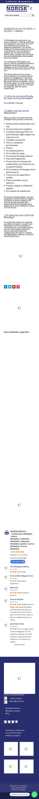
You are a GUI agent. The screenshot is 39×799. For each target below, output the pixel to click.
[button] (34, 794)
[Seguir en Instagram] (18, 286)
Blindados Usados (12, 711)
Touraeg (10, 380)
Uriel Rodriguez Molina (19, 566)
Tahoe (25, 478)
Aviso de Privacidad (13, 733)
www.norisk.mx (19, 796)
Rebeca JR (14, 587)
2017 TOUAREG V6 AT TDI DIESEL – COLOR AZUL (19, 423)
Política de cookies (12, 735)
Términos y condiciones (15, 730)
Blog (7, 713)
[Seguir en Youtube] (14, 286)
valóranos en (17, 561)
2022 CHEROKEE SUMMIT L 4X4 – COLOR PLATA (18, 372)
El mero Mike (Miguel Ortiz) (21, 576)
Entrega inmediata (14, 377)
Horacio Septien (16, 599)
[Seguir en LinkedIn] (5, 286)
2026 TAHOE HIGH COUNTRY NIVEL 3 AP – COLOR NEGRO (19, 474)
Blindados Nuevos (12, 708)
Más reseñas (20, 644)
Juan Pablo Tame (17, 624)
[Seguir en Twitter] (9, 286)
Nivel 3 (22, 378)
